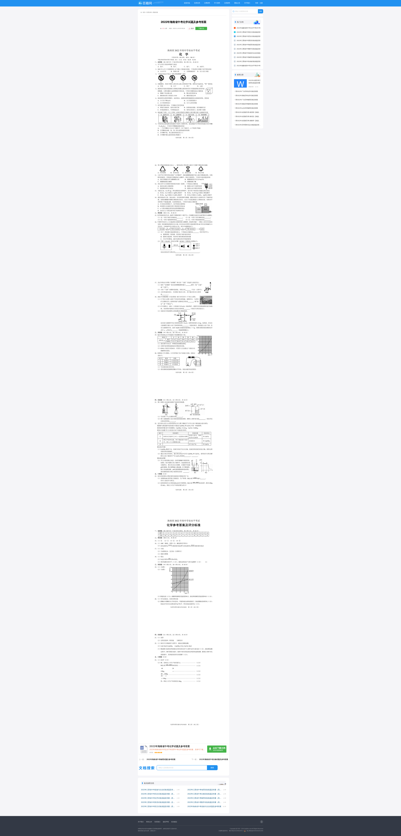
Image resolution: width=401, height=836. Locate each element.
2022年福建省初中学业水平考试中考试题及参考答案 (248, 66)
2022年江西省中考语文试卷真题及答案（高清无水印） (159, 806)
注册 (261, 3)
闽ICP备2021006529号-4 (236, 831)
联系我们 (157, 822)
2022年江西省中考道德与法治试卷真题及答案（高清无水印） (159, 790)
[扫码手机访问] (261, 821)
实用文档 (197, 3)
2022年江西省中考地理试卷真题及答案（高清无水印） (205, 790)
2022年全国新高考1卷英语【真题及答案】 (248, 112)
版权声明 (166, 822)
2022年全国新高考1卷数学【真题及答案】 (248, 120)
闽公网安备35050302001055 (255, 831)
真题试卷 (155, 12)
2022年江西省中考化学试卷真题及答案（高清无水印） (159, 798)
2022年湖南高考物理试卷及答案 (246, 104)
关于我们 (247, 3)
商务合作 (149, 822)
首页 (144, 12)
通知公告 (237, 3)
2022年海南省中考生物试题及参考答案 (213, 759)
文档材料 (227, 3)
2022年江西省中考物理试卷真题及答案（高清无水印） (205, 798)
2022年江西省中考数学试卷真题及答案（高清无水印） (205, 802)
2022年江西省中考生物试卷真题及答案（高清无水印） (205, 794)
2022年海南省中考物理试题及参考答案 (161, 759)
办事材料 (207, 3)
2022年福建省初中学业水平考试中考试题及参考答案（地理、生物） (248, 28)
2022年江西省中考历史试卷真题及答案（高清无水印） (159, 794)
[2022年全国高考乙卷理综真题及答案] (240, 83)
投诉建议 (174, 822)
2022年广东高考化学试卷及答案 (246, 91)
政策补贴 (187, 3)
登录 (256, 3)
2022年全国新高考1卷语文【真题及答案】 (248, 116)
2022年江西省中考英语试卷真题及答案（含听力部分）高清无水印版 (159, 802)
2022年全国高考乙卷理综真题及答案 (255, 82)
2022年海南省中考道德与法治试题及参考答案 (204, 806)
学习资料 (217, 3)
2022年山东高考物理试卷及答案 (246, 108)
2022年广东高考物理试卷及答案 (246, 100)
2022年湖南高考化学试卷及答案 (246, 95)
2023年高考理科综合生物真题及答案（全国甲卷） (248, 125)
